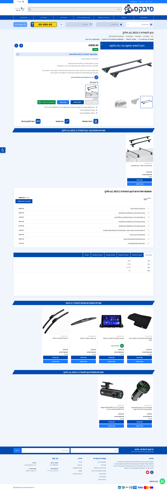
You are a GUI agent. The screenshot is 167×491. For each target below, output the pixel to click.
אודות (146, 1)
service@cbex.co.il (30, 465)
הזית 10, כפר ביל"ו (52, 471)
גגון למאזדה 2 (129, 36)
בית (151, 1)
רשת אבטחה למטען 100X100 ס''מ (136, 243)
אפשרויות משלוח (137, 255)
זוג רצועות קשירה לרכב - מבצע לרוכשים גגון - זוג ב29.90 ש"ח (129, 217)
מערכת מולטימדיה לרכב (83, 17)
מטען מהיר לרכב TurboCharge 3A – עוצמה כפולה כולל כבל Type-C (141, 408)
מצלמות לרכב (143, 17)
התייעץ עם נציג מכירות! (48, 102)
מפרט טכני (148, 255)
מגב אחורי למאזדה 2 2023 (88, 338)
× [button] (101, 44)
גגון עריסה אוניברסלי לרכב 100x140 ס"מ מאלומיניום (132, 221)
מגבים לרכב (63, 17)
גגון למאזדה (138, 36)
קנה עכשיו (63, 102)
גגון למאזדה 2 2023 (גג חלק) (137, 208)
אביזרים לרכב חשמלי (103, 17)
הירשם (17, 450)
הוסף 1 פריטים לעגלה (23, 201)
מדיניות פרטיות (77, 474)
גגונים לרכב (43, 17)
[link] (21, 46)
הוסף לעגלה (77, 102)
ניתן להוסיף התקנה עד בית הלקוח (126, 45)
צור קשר (141, 1)
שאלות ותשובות (110, 255)
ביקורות (87, 255)
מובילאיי (123, 17)
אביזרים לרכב (23, 17)
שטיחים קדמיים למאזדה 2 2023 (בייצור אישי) (140, 339)
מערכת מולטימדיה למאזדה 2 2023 (113, 338)
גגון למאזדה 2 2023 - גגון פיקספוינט (141, 166)
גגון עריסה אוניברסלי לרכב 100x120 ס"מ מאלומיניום (132, 213)
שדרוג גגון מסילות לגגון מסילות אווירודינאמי (134, 239)
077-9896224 (133, 1)
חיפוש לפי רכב (19, 24)
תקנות (80, 471)
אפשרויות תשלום (97, 255)
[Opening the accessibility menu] (2, 150)
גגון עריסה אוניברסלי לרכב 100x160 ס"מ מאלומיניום (132, 226)
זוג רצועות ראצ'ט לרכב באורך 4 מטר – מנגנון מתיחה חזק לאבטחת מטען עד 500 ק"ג (124, 230)
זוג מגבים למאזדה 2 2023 (60, 338)
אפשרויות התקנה (123, 255)
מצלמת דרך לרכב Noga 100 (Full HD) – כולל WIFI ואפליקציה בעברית (112, 408)
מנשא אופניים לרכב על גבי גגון (137, 234)
